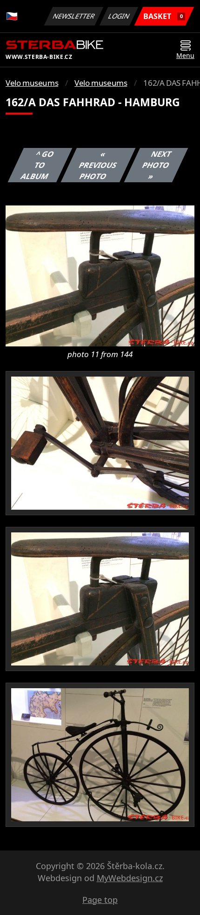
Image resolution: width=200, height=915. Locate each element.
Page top (100, 899)
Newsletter (74, 16)
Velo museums (32, 82)
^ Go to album (37, 165)
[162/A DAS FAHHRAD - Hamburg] (100, 275)
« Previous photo (98, 165)
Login (119, 16)
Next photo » (156, 165)
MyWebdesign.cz (130, 877)
